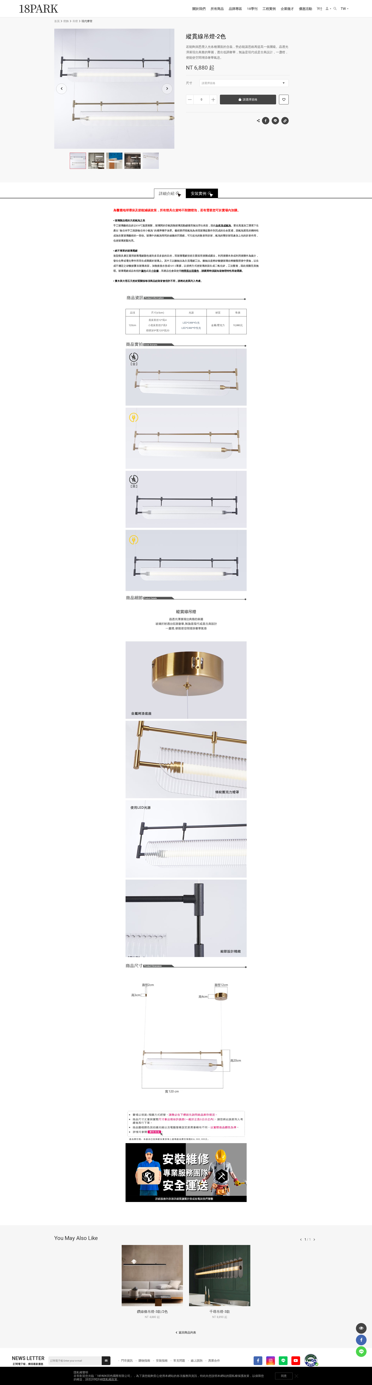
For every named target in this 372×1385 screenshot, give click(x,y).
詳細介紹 (166, 193)
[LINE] (283, 1360)
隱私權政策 (110, 1379)
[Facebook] (258, 1360)
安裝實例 (198, 193)
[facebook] (361, 1340)
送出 (106, 1360)
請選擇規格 (208, 83)
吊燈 (75, 21)
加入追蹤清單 (284, 99)
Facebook (265, 120)
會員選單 (329, 8)
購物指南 (144, 1360)
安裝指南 (162, 1360)
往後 (314, 1239)
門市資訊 (127, 1360)
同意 (284, 1376)
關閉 (296, 1376)
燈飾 (66, 21)
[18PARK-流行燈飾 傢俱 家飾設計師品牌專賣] (38, 9)
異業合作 (214, 1360)
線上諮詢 (196, 1360)
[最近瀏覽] (361, 1328)
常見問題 (179, 1360)
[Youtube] (295, 1360)
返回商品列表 (187, 1332)
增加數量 (213, 99)
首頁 (57, 21)
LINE (275, 120)
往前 (300, 1239)
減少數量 (190, 99)
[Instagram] (270, 1360)
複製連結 (285, 120)
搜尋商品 (335, 8)
